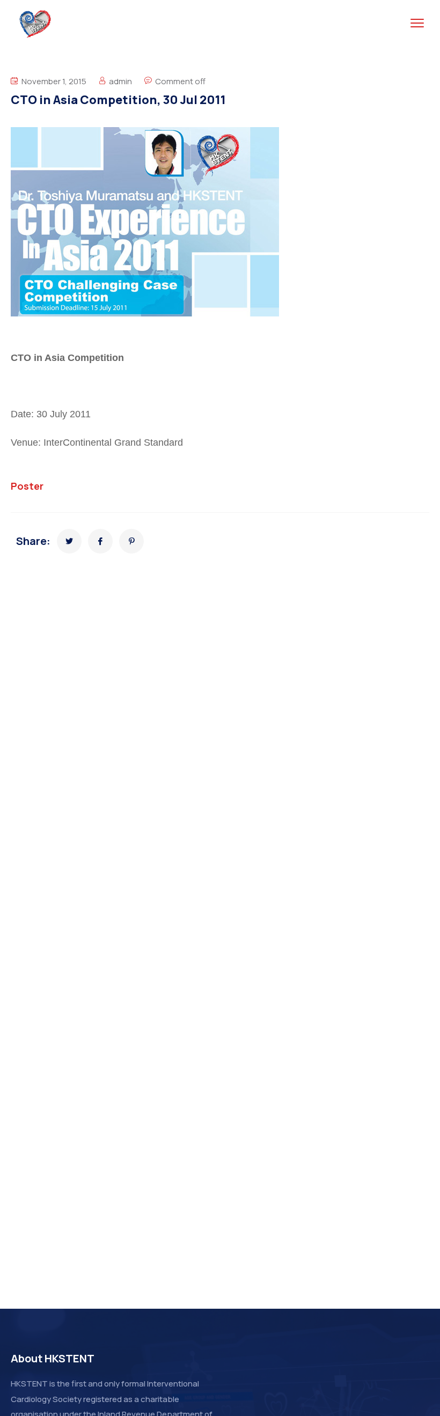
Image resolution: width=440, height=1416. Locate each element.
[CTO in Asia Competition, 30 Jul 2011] (69, 541)
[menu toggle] (417, 23)
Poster (27, 486)
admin (120, 81)
